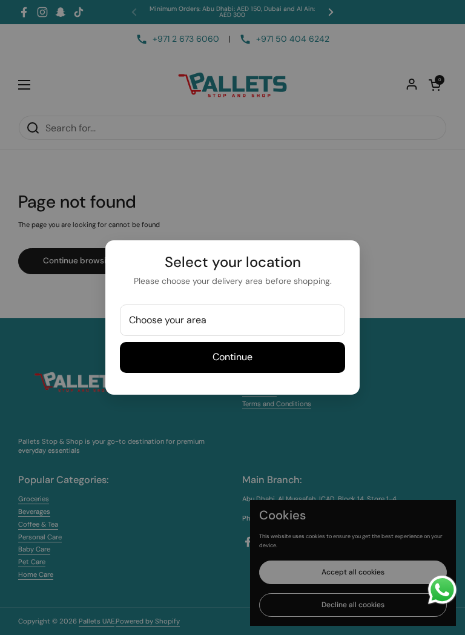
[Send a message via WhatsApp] (442, 590)
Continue (232, 356)
